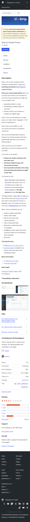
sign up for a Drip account (15, 245)
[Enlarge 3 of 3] (26, 297)
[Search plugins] (18, 13)
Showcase (19, 456)
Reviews (5, 60)
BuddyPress (6, 492)
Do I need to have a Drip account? (12, 327)
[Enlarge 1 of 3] (12, 288)
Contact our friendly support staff (11, 271)
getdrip (6, 45)
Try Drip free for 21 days (11, 261)
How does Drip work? (10, 263)
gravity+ (7, 356)
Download (5, 49)
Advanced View (6, 391)
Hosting (4, 462)
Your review (5, 419)
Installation (6, 64)
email (19, 383)
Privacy (4, 464)
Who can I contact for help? (10, 332)
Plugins (18, 462)
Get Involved (20, 470)
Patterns (18, 464)
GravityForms (24, 387)
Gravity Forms (20, 198)
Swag (18, 478)
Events (18, 473)
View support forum (7, 431)
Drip (6, 180)
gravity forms (24, 383)
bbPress (5, 489)
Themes (18, 459)
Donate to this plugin (8, 446)
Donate (19, 475)
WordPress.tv (6, 478)
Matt (4, 487)
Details (5, 55)
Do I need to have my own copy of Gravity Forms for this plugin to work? (10, 320)
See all (26, 419)
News (3, 459)
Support (5, 72)
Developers (5, 475)
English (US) (25, 380)
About (3, 456)
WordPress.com (7, 484)
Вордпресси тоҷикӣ (11, 500)
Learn (3, 470)
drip (15, 383)
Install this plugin (9, 248)
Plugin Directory (6, 7)
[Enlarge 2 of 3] (26, 288)
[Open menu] (27, 2)
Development (7, 68)
